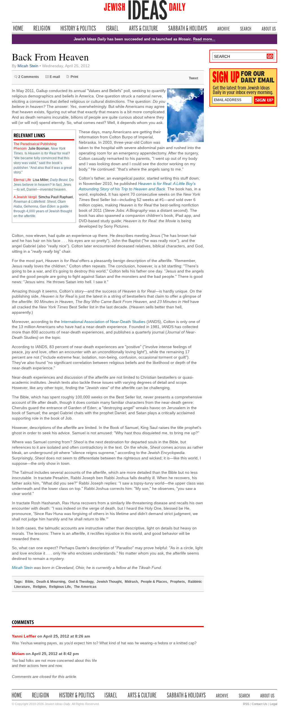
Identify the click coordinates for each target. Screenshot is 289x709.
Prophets (177, 582)
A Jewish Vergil (25, 197)
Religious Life (60, 587)
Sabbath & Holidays (187, 28)
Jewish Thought (109, 582)
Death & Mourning (50, 582)
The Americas (85, 587)
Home (18, 28)
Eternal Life (22, 180)
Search (245, 28)
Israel (112, 28)
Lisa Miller (40, 180)
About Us (269, 28)
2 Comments (28, 77)
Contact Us (259, 704)
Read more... (204, 39)
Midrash (131, 582)
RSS (246, 704)
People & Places (154, 582)
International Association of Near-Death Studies (103, 322)
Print (74, 77)
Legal (273, 704)
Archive (223, 28)
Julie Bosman (38, 148)
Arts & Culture (143, 28)
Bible (29, 582)
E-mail (55, 77)
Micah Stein (27, 66)
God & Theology (80, 582)
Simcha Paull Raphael (55, 197)
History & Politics (78, 28)
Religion (42, 28)
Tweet (193, 78)
